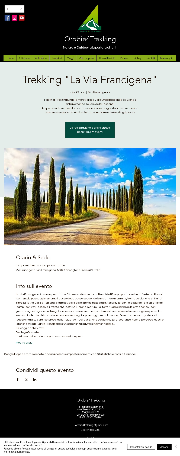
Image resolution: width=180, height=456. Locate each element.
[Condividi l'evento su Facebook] (17, 379)
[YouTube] (21, 18)
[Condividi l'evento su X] (26, 379)
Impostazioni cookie (141, 447)
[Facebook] (7, 18)
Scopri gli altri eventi (90, 132)
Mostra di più (24, 342)
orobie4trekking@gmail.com (91, 425)
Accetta (164, 447)
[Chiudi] (176, 446)
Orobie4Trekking (90, 39)
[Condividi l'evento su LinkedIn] (35, 379)
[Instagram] (14, 18)
